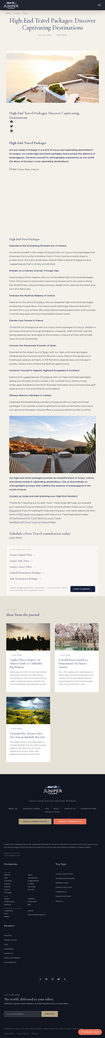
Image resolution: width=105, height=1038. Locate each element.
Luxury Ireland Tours (22, 554)
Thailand (31, 899)
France (80, 327)
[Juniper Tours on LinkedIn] (46, 979)
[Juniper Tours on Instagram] (52, 979)
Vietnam (7, 904)
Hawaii (30, 911)
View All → (60, 901)
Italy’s (21, 277)
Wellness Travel (62, 883)
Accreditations (88, 809)
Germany (31, 887)
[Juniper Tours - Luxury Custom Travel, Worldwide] (10, 5)
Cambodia (32, 902)
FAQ (47, 809)
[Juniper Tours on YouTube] (58, 979)
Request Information (70, 821)
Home (8, 13)
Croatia (31, 884)
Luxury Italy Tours (21, 560)
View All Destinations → (37, 915)
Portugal (7, 892)
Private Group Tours (64, 887)
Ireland (51, 252)
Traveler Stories (31, 809)
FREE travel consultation (30, 514)
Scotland (47, 377)
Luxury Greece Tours (22, 566)
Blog (56, 809)
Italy (5, 878)
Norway (31, 890)
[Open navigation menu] (99, 5)
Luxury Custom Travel (64, 874)
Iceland (57, 402)
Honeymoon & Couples (65, 878)
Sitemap (35, 1033)
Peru (6, 914)
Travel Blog (8, 949)
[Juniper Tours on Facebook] (40, 979)
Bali (29, 904)
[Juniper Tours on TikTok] (64, 979)
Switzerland (33, 878)
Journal (17, 13)
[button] (11, 122)
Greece (40, 302)
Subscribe (50, 1014)
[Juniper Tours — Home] (52, 789)
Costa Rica (8, 911)
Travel (25, 13)
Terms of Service (23, 1033)
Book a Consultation (35, 821)
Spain (46, 352)
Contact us (15, 496)
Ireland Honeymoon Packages (27, 572)
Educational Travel (63, 896)
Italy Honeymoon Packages (25, 578)
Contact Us (70, 809)
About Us (13, 809)
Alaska (6, 916)
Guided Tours (61, 892)
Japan (6, 899)
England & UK (33, 881)
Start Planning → (82, 589)
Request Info (91, 1032)
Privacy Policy (52, 812)
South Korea (9, 902)
